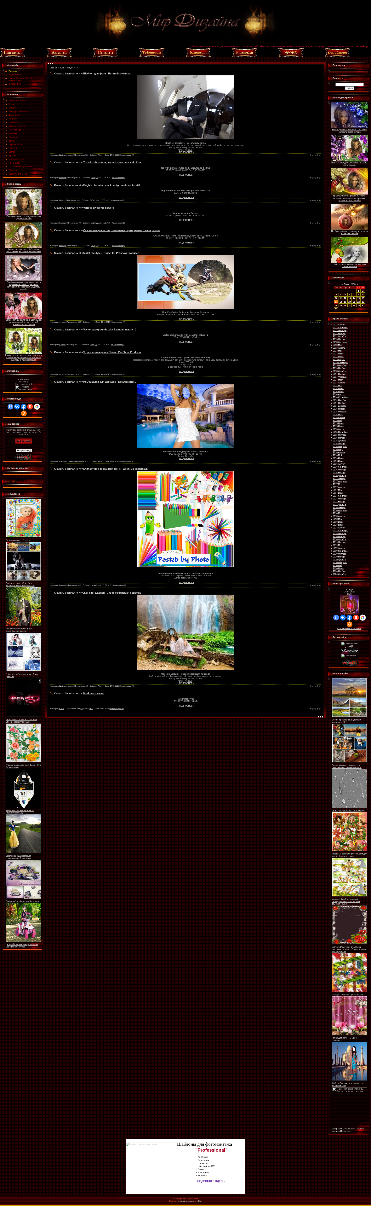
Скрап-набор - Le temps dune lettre (22, 901)
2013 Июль (338, 356)
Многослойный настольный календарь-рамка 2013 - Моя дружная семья (346, 901)
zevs (92, 322)
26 (345, 305)
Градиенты (14, 122)
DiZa (93, 178)
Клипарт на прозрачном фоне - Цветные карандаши (115, 468)
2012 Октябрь (339, 330)
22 (358, 302)
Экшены (13, 133)
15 (358, 298)
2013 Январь (339, 339)
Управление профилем (349, 628)
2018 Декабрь (339, 539)
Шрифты (13, 148)
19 (345, 302)
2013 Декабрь (339, 371)
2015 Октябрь (339, 435)
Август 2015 (350, 284)
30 (363, 305)
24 (336, 305)
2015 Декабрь (339, 441)
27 (349, 305)
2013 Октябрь (339, 365)
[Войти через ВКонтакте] (17, 407)
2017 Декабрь (339, 504)
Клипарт (13, 119)
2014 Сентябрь (340, 397)
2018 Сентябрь (340, 530)
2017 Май (337, 490)
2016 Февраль (340, 446)
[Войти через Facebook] (23, 407)
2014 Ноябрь (339, 403)
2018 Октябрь (339, 533)
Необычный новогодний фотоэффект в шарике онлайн (349, 232)
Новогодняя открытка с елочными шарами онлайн (349, 265)
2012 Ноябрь (339, 333)
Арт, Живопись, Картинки (21, 166)
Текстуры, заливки (18, 111)
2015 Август (339, 429)
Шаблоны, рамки (17, 126)
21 (354, 302)
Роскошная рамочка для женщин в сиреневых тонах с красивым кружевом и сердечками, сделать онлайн (24, 285)
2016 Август (339, 464)
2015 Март (338, 414)
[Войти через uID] (10, 407)
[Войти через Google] (37, 407)
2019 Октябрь (339, 554)
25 (341, 305)
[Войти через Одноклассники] (24, 413)
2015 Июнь (338, 423)
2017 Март (338, 484)
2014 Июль (338, 391)
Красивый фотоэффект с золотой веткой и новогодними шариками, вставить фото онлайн (349, 198)
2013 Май (337, 351)
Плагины (13, 137)
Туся (92, 374)
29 (358, 305)
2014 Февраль (340, 377)
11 (341, 298)
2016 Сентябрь (340, 467)
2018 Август (339, 528)
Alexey (100, 155)
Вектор (12, 152)
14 (354, 298)
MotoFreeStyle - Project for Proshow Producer (111, 253)
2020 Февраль (340, 562)
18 (341, 302)
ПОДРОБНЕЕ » (186, 152)
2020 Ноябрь (339, 571)
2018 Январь (339, 507)
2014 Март (338, 380)
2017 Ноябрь (339, 501)
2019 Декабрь (339, 559)
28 (354, 305)
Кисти (11, 104)
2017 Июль (338, 493)
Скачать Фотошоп (17, 100)
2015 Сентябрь (340, 432)
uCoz (199, 1201)
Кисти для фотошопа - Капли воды (348, 810)
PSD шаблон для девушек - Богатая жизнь (109, 381)
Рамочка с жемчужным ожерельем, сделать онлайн (23, 217)
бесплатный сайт (186, 1201)
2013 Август (339, 359)
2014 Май (337, 385)
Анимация (14, 170)
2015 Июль (338, 426)
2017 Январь (339, 478)
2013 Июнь (338, 353)
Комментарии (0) (127, 155)
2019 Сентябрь (340, 551)
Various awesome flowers (98, 207)
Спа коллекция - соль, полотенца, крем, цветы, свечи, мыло (121, 230)
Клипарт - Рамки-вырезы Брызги (347, 994)
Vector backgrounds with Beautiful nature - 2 (109, 329)
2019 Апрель (339, 548)
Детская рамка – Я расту (18, 540)
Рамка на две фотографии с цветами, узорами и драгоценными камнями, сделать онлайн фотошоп (23, 357)
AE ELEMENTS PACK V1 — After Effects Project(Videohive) (21, 720)
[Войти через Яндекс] (30, 407)
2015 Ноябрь (339, 438)
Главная (53, 68)
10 (336, 298)
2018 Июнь (338, 522)
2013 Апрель (339, 348)
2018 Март (338, 513)
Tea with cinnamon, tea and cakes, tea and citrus (112, 162)
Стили (12, 108)
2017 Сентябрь (340, 496)
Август (70, 68)
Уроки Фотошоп (16, 159)
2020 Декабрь (339, 574)
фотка (93, 585)
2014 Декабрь (339, 406)
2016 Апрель (339, 452)
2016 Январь (339, 443)
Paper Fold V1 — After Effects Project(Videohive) (20, 811)
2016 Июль (338, 461)
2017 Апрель (339, 487)
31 (336, 309)
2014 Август (339, 394)
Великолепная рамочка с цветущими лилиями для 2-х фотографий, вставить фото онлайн (24, 322)
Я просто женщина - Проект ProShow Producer (112, 352)
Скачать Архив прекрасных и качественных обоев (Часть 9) (347, 766)
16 (363, 298)
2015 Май (337, 420)
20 (349, 302)
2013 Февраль (340, 342)
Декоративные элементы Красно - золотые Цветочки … (348, 1129)
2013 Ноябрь (339, 368)
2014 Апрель (339, 383)
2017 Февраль (340, 481)
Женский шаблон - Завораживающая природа (112, 592)
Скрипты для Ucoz (18, 174)
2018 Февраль (340, 510)
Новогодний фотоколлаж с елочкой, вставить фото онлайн (349, 130)
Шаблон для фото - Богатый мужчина (106, 73)
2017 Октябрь (339, 499)
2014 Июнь (338, 388)
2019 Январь (339, 542)
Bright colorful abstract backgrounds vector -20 (111, 185)
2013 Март (338, 345)
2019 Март (338, 545)
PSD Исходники (16, 130)
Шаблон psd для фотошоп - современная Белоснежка (19, 857)
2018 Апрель (339, 516)
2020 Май (337, 565)
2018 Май (337, 519)
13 (349, 298)
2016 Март (338, 449)
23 (363, 302)
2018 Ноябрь (339, 536)
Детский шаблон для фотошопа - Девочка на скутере (22, 945)
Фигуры (12, 141)
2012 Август (339, 324)
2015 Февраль (340, 412)
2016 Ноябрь (339, 472)
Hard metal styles (93, 693)
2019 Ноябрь (339, 557)
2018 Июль (338, 525)
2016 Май (337, 455)
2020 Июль (338, 568)
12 (345, 298)
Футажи (12, 155)
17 (336, 302)
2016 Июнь (338, 458)
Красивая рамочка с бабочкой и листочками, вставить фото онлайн (23, 250)
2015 (62, 68)
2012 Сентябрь (340, 327)
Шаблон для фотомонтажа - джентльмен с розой (19, 629)
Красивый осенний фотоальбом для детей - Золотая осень (349, 855)
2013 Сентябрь (340, 362)
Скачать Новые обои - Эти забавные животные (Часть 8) (20, 584)
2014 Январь (339, 374)
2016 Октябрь (339, 470)
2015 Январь (339, 409)
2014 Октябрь (339, 400)
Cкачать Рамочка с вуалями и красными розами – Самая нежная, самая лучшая (349, 949)
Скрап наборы (16, 144)
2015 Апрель (339, 417)
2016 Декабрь (339, 475)
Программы (14, 163)
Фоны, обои (14, 115)
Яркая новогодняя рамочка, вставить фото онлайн (349, 163)
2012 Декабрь (339, 336)
